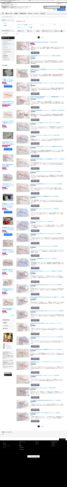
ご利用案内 (5, 322)
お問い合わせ (5, 328)
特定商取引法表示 (6, 319)
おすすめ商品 (21, 447)
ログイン (49, 9)
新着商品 (20, 445)
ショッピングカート (6, 445)
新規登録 (54, 9)
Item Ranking (21, 449)
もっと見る (12, 315)
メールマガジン (6, 325)
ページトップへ (63, 439)
